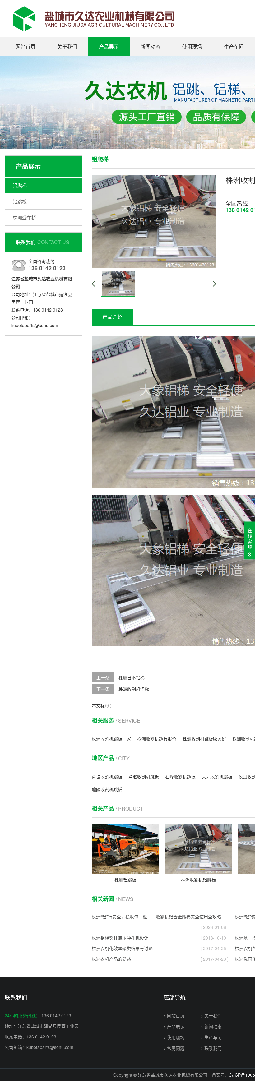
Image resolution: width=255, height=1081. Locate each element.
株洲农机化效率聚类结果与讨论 (160, 948)
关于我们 (67, 46)
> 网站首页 (173, 1015)
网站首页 (25, 46)
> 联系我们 (211, 1048)
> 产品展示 (173, 1026)
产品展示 (109, 46)
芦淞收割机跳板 (143, 777)
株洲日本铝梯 (131, 677)
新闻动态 (150, 46)
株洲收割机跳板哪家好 (204, 739)
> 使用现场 (173, 1037)
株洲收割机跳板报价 (156, 739)
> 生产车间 (211, 1037)
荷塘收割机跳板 (107, 777)
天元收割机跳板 (217, 777)
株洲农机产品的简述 (160, 959)
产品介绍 (113, 316)
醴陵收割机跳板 (107, 789)
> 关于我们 (211, 1015)
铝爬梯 (20, 185)
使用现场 (192, 46)
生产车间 (234, 46)
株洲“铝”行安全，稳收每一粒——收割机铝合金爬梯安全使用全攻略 (160, 917)
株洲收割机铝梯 (133, 689)
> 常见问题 (173, 1048)
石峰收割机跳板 (180, 777)
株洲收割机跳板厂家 (111, 739)
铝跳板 (20, 201)
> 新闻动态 (211, 1026)
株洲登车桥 (24, 217)
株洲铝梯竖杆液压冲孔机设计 (160, 938)
